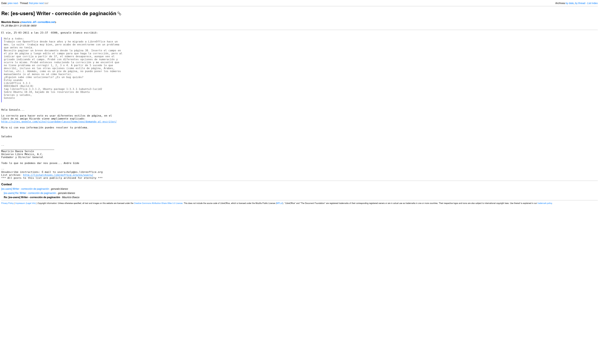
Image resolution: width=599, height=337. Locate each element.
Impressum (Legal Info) (25, 203)
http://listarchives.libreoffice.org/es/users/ (58, 174)
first (31, 3)
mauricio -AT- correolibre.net (38, 22)
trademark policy (545, 203)
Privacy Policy (7, 203)
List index (592, 3)
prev (10, 3)
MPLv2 (279, 203)
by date (570, 3)
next (15, 3)
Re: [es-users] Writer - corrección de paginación (58, 13)
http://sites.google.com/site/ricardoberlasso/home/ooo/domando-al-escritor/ (59, 121)
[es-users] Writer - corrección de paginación (25, 188)
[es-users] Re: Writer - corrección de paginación (30, 193)
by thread (580, 3)
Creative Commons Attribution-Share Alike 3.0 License (158, 203)
